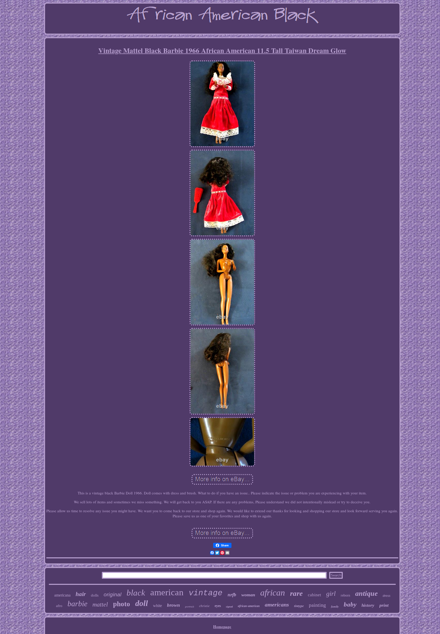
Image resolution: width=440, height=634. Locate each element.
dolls (95, 595)
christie (204, 606)
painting (317, 605)
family (335, 606)
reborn (345, 595)
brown (173, 605)
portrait (189, 606)
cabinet (314, 594)
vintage (206, 593)
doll (141, 603)
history (368, 605)
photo (121, 604)
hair (81, 594)
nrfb (232, 594)
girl (331, 593)
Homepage (222, 626)
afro (59, 606)
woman (248, 594)
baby (350, 604)
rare (296, 593)
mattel (100, 604)
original (112, 594)
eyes (218, 606)
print (384, 605)
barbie (77, 603)
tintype (299, 606)
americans (277, 604)
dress (386, 596)
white (157, 605)
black (136, 592)
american (167, 592)
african (272, 592)
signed (229, 606)
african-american (249, 606)
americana (62, 595)
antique (366, 593)
